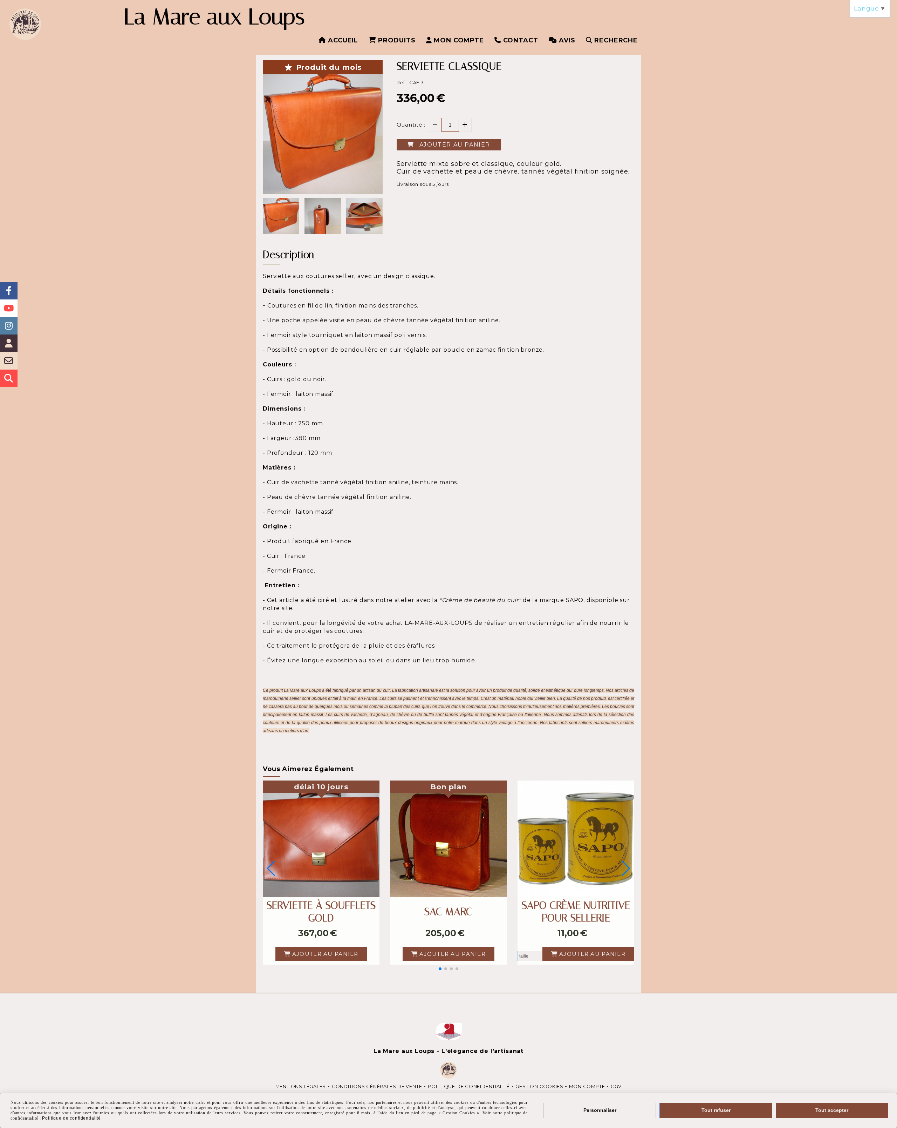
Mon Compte (587, 1086)
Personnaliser (599, 1110)
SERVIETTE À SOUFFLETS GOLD (321, 911)
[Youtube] (9, 308)
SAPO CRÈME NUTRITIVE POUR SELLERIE (576, 911)
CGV (616, 1086)
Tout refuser (716, 1110)
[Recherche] (9, 378)
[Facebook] (9, 290)
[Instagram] (9, 326)
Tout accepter (831, 1110)
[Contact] (9, 361)
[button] (440, 968)
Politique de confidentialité (469, 1086)
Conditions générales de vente (377, 1086)
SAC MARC (448, 911)
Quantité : (411, 124)
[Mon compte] (9, 343)
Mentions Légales (300, 1086)
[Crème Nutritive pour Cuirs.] (576, 839)
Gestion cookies (539, 1086)
